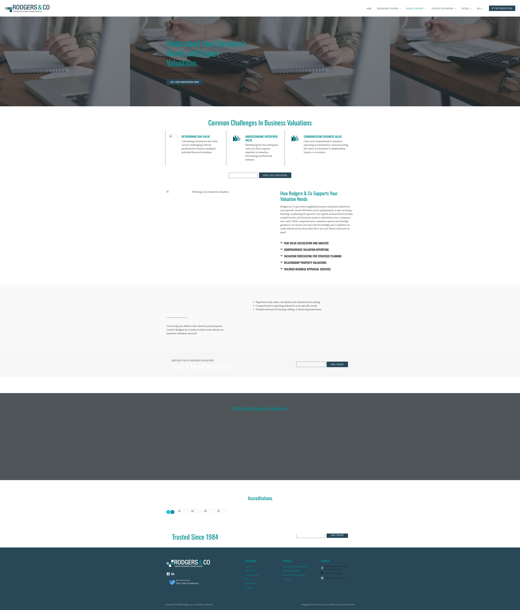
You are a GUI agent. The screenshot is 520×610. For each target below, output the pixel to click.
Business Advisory (415, 8)
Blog (247, 579)
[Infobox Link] (337, 574)
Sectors (465, 8)
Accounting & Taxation (387, 8)
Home (369, 8)
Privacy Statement (346, 604)
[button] (399, 8)
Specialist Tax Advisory (443, 8)
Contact (249, 587)
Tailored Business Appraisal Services (307, 269)
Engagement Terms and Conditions (318, 604)
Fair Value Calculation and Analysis (306, 243)
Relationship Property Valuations (305, 262)
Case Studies (252, 575)
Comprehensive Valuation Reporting (306, 249)
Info (479, 8)
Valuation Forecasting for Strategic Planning (313, 256)
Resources (250, 583)
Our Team (250, 570)
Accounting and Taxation (295, 566)
